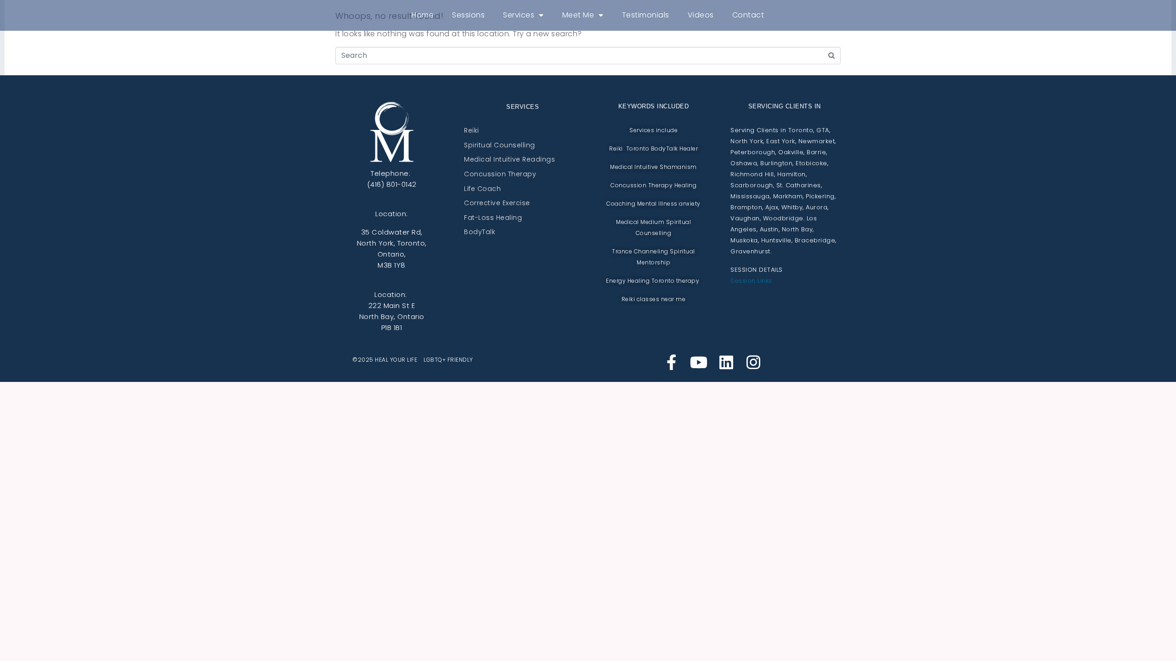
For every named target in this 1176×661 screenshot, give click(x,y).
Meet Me (578, 15)
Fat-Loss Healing (493, 218)
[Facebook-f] (671, 362)
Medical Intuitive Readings (509, 159)
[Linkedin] (726, 362)
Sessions (468, 15)
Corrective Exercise (497, 203)
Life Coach (482, 189)
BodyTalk (479, 232)
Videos (701, 15)
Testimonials (645, 15)
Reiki (471, 130)
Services (518, 15)
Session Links (751, 280)
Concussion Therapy (500, 174)
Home (423, 15)
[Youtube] (699, 362)
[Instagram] (753, 362)
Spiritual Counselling (499, 145)
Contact (748, 15)
